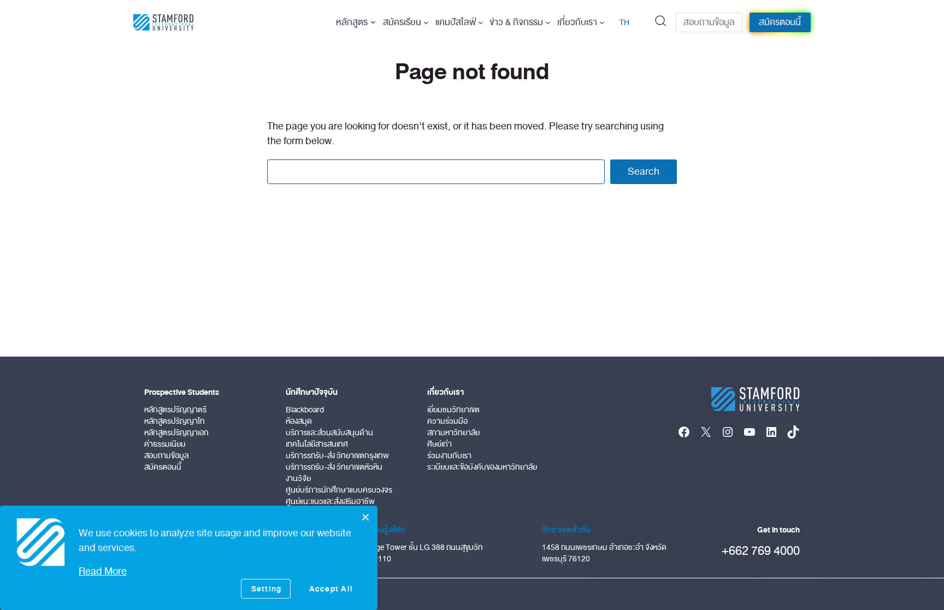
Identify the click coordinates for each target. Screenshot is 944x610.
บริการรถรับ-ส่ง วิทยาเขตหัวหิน (334, 467)
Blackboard (305, 410)
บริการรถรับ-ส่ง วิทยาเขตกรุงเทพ (337, 455)
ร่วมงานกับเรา (449, 455)
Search (643, 171)
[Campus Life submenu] (480, 22)
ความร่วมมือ (447, 421)
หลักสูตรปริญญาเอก (176, 433)
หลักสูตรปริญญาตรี (175, 410)
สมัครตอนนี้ (780, 22)
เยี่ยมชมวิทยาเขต (453, 410)
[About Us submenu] (602, 22)
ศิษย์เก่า (439, 444)
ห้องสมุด (299, 421)
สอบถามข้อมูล (709, 22)
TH (624, 22)
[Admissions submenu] (426, 22)
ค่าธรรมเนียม (165, 444)
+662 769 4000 (761, 550)
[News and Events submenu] (548, 22)
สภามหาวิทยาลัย (453, 433)
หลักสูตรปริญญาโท (174, 421)
